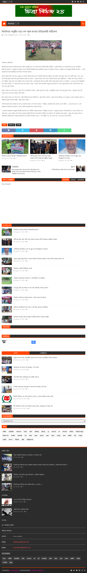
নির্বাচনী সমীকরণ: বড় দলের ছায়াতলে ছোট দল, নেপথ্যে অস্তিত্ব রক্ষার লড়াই (33, 396)
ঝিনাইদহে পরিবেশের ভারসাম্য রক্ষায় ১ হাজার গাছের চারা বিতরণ (30, 297)
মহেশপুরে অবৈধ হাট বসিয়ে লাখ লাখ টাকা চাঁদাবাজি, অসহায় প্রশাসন (31, 288)
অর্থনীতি (4, 431)
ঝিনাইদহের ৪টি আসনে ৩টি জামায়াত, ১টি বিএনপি (26, 367)
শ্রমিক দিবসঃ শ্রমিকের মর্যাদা (21, 509)
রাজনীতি (69, 435)
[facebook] (72, 1)
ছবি (38, 558)
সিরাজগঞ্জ (17, 439)
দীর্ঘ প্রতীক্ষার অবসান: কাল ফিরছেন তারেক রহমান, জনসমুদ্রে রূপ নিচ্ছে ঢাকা (33, 406)
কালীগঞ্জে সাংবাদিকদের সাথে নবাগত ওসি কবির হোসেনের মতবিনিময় (31, 307)
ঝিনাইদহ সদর (11, 124)
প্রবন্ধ (36, 435)
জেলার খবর (65, 431)
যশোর (64, 435)
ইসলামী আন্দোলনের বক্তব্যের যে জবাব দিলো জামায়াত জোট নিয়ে (30, 387)
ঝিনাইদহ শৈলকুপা (79, 431)
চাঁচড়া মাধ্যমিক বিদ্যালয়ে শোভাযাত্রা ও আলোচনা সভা (28, 455)
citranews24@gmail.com (21, 547)
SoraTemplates (14, 570)
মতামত (52, 435)
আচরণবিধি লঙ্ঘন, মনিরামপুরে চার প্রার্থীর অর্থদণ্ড (26, 377)
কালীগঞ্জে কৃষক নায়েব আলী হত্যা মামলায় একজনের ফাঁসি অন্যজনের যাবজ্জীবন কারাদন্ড (41, 157)
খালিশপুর (43, 431)
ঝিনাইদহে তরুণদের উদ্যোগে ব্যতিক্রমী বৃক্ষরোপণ (14, 156)
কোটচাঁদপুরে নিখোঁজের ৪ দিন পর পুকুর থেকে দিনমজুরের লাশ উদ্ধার (70, 157)
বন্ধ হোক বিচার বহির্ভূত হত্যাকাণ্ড (22, 499)
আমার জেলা (18, 431)
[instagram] (83, 1)
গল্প (59, 431)
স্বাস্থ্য (23, 439)
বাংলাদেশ (42, 435)
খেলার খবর (54, 431)
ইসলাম (25, 431)
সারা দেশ (10, 439)
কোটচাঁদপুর (37, 431)
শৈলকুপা (80, 435)
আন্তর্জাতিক (11, 431)
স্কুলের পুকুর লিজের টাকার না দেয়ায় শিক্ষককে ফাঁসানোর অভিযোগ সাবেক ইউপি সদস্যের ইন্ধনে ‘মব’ (39, 259)
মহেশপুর (58, 435)
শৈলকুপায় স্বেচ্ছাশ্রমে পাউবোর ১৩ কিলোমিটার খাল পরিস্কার (29, 278)
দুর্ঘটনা (30, 435)
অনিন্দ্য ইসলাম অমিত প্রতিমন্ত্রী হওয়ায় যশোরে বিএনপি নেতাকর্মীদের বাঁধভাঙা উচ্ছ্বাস (35, 357)
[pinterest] (81, 1)
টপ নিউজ (18, 124)
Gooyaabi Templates (37, 570)
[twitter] (75, 1)
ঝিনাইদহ (71, 431)
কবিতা (31, 431)
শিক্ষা (75, 435)
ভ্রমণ (47, 435)
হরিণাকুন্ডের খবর (30, 439)
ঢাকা (25, 435)
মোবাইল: (4, 536)
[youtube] (78, 1)
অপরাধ (4, 558)
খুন (48, 431)
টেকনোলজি (20, 435)
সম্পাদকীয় (5, 562)
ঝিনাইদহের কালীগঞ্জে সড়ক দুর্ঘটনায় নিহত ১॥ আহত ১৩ (28, 484)
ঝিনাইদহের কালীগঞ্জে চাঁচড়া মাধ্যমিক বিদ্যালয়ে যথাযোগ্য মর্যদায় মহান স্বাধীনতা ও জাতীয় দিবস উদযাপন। (41, 465)
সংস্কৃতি (4, 439)
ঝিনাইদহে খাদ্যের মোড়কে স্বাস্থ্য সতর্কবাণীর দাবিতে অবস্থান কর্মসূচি (31, 317)
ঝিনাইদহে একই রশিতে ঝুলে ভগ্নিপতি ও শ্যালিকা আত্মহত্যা (29, 474)
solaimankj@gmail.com (21, 542)
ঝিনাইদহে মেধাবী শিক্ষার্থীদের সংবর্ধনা (23, 268)
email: (4, 542)
